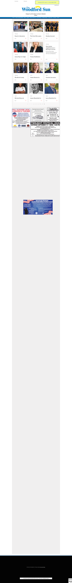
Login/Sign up (56, 5)
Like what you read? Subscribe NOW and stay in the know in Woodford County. (36, 578)
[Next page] (42, 104)
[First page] (28, 104)
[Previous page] (30, 104)
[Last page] (44, 104)
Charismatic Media (42, 567)
